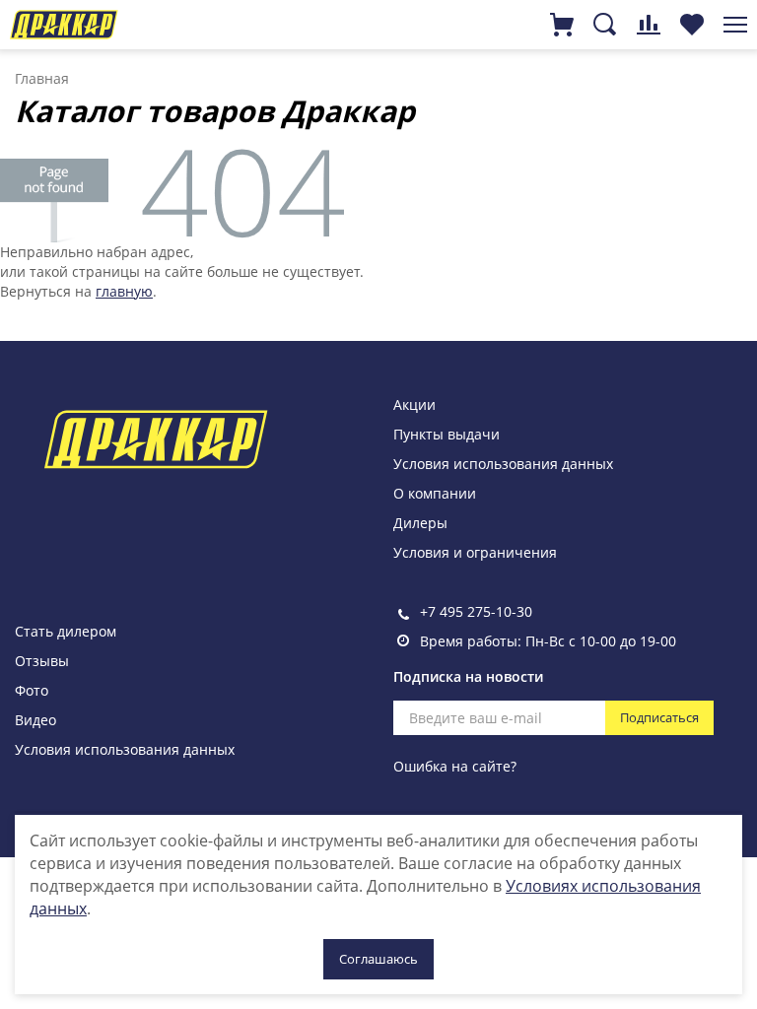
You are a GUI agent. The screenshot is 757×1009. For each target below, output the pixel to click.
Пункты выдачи (446, 434)
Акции (414, 404)
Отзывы (42, 660)
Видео (35, 719)
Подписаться (659, 717)
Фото (31, 690)
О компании (434, 493)
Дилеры (420, 522)
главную (124, 291)
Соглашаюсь (378, 959)
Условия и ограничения (475, 552)
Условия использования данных (503, 463)
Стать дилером (65, 631)
